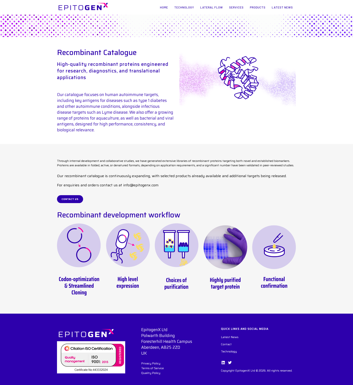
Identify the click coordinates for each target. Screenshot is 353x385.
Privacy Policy (150, 363)
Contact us (70, 199)
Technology (229, 351)
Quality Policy (150, 373)
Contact (226, 344)
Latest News (229, 337)
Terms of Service (152, 368)
